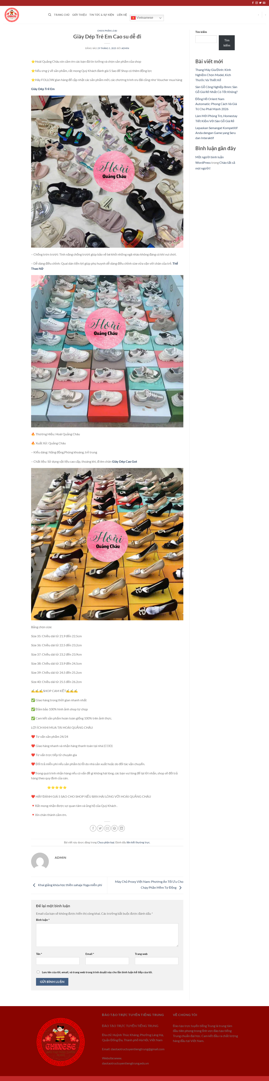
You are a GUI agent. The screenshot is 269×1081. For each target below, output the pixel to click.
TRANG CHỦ (61, 14)
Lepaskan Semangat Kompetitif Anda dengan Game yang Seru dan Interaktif (216, 133)
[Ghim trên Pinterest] (114, 828)
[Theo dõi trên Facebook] (253, 3)
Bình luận (43, 919)
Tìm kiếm (201, 31)
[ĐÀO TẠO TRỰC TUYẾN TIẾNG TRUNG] (22, 15)
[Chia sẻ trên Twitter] (100, 828)
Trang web (141, 953)
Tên (39, 953)
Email (89, 953)
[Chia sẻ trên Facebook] (93, 828)
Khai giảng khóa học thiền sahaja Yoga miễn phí (69, 885)
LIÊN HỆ (122, 14)
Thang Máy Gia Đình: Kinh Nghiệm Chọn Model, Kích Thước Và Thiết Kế (213, 75)
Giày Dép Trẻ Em (43, 89)
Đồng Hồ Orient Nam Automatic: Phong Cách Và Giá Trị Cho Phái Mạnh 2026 (216, 104)
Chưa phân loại (107, 30)
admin (125, 48)
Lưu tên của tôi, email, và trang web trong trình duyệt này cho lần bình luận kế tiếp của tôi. (97, 972)
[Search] (49, 15)
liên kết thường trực (138, 842)
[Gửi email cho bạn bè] (107, 828)
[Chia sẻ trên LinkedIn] (121, 828)
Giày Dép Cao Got (124, 461)
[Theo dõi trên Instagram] (256, 3)
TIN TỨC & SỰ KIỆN (101, 14)
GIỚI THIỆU (79, 14)
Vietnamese (144, 17)
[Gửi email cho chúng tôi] (264, 3)
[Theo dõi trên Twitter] (260, 3)
